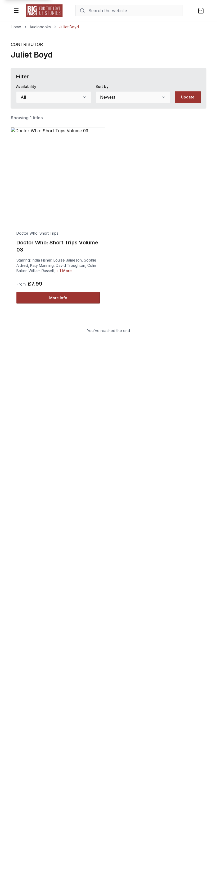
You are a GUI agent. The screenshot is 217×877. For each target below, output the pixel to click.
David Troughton (70, 265)
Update (188, 97)
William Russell (41, 270)
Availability (26, 86)
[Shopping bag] (201, 10)
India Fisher (41, 260)
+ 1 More (64, 270)
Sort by (102, 86)
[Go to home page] (44, 10)
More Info (58, 298)
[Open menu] (16, 10)
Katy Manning (42, 265)
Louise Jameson (67, 260)
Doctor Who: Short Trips (37, 233)
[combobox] (53, 97)
